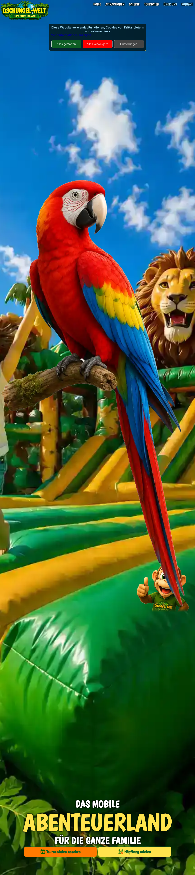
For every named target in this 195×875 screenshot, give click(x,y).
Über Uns (170, 4)
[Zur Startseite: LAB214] (25, 20)
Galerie (134, 4)
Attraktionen (114, 4)
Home (97, 4)
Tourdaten (151, 4)
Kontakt (187, 4)
